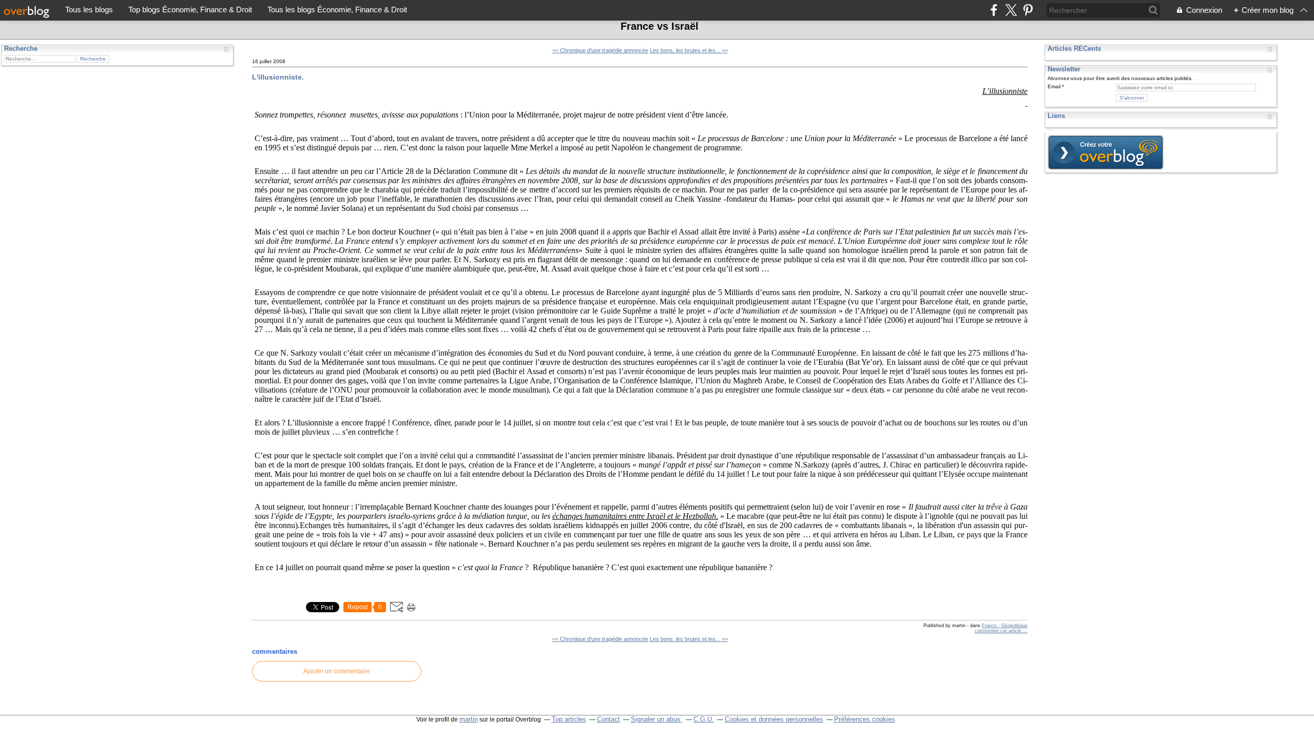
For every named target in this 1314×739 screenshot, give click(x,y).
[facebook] (994, 10)
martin (468, 719)
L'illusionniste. (278, 77)
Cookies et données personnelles (774, 719)
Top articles (569, 719)
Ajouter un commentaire (336, 671)
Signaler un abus (657, 719)
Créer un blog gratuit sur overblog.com (1106, 152)
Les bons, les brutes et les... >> (689, 50)
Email (1054, 86)
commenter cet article (999, 630)
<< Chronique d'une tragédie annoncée (600, 50)
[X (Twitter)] (1010, 10)
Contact (608, 719)
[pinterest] (1027, 10)
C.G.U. (703, 719)
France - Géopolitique (1005, 625)
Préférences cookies (864, 719)
